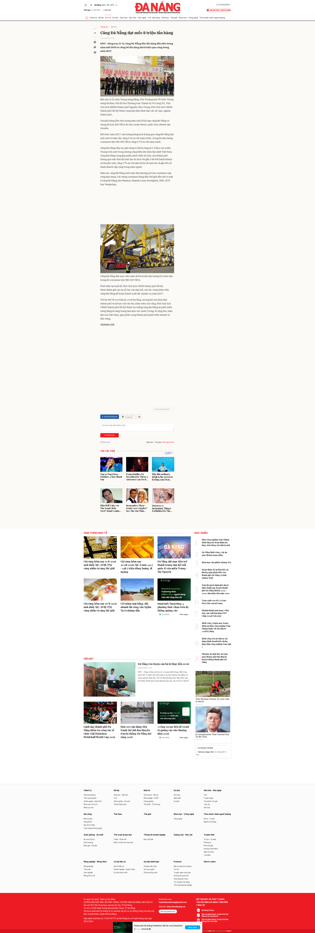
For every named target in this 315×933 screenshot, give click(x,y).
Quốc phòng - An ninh (93, 835)
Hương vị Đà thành (211, 849)
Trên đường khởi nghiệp (183, 885)
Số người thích (168, 442)
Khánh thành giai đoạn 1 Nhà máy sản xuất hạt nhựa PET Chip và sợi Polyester (215, 613)
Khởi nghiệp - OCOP (151, 798)
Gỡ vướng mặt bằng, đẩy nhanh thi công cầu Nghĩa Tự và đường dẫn (136, 607)
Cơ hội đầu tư (120, 862)
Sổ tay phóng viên (151, 873)
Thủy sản (87, 869)
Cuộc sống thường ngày (93, 828)
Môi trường (88, 819)
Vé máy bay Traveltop (205, 748)
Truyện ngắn (208, 798)
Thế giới (173, 18)
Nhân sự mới (88, 808)
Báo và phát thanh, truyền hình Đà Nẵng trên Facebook (215, 915)
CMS (211, 931)
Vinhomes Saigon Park (206, 752)
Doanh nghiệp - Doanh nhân (124, 869)
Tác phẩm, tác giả (210, 801)
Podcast (177, 862)
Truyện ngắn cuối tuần (182, 873)
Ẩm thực (177, 795)
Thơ (205, 795)
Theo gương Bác (90, 798)
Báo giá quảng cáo (168, 911)
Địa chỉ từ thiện (89, 825)
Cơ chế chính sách (120, 873)
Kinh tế (108, 18)
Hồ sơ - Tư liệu (209, 819)
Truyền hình (209, 835)
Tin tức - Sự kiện (210, 839)
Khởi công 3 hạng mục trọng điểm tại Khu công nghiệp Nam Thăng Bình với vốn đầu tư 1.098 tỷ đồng (216, 627)
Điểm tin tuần (209, 852)
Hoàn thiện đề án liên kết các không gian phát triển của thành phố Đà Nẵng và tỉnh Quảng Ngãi (215, 573)
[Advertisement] (137, 206)
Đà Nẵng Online (208, 910)
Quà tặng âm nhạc (181, 879)
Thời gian (158, 442)
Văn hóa (207, 808)
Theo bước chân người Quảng (212, 18)
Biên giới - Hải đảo (90, 846)
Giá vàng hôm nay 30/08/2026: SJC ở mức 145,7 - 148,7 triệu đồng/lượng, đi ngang (137, 566)
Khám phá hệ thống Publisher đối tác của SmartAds (158, 926)
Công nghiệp (148, 801)
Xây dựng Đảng (89, 795)
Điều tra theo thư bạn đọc (123, 842)
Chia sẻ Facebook (110, 417)
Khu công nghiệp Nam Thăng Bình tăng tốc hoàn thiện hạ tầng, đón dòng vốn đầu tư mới (216, 542)
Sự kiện (176, 801)
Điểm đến (177, 798)
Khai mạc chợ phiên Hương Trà (216, 562)
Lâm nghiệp (88, 873)
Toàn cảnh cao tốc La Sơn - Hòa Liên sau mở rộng (214, 601)
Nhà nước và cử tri (91, 804)
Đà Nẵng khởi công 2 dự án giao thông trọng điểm (214, 553)
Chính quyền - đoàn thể (92, 801)
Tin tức (176, 869)
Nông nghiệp (88, 866)
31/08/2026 (92, 10)
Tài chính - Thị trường (152, 804)
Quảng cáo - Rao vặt (183, 835)
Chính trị (93, 18)
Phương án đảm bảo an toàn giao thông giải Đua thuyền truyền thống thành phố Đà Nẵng (215, 658)
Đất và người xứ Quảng (182, 866)
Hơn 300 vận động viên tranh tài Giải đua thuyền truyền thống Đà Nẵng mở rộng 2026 (136, 732)
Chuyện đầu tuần (150, 866)
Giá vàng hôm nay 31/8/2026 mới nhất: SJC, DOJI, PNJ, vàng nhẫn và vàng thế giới (100, 565)
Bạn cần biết (148, 839)
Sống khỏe (88, 822)
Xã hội (101, 18)
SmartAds (145, 929)
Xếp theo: (150, 442)
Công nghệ (178, 819)
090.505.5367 (214, 10)
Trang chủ (104, 27)
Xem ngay (193, 927)
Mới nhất (107, 10)
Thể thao (165, 18)
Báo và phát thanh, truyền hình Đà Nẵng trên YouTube (215, 920)
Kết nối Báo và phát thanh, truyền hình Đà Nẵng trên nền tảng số (212, 902)
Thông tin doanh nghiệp (154, 835)
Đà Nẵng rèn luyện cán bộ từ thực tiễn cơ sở (163, 663)
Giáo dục (123, 18)
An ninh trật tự (89, 839)
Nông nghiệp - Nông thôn (95, 862)
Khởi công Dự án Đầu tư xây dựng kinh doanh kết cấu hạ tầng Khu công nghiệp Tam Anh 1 (216, 642)
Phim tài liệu (208, 846)
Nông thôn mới (89, 876)
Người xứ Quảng (210, 822)
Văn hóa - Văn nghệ (137, 18)
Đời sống (156, 18)
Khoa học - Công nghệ (188, 18)
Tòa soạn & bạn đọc (123, 835)
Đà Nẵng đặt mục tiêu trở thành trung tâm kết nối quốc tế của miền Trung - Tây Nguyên (172, 566)
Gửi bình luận (110, 435)
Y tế (149, 18)
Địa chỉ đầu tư (119, 866)
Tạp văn (207, 804)
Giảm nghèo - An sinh (122, 801)
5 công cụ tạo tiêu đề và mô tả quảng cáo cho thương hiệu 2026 (173, 730)
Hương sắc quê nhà (181, 876)
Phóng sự (207, 842)
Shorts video (210, 862)
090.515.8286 (226, 10)
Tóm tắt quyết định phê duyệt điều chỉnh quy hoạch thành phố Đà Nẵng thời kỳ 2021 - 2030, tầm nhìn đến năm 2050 (215, 589)
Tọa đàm (207, 855)
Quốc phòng (88, 842)
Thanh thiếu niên (120, 804)
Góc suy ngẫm (149, 869)
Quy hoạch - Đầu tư (151, 795)
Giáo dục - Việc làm (121, 795)
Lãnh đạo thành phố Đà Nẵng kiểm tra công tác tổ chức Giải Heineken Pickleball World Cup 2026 (99, 732)
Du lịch (115, 18)
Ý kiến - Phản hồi (120, 839)
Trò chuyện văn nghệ (182, 882)
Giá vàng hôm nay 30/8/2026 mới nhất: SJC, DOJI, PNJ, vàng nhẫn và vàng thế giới (100, 607)
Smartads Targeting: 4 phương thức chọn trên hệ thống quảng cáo (173, 607)
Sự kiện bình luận (151, 862)
